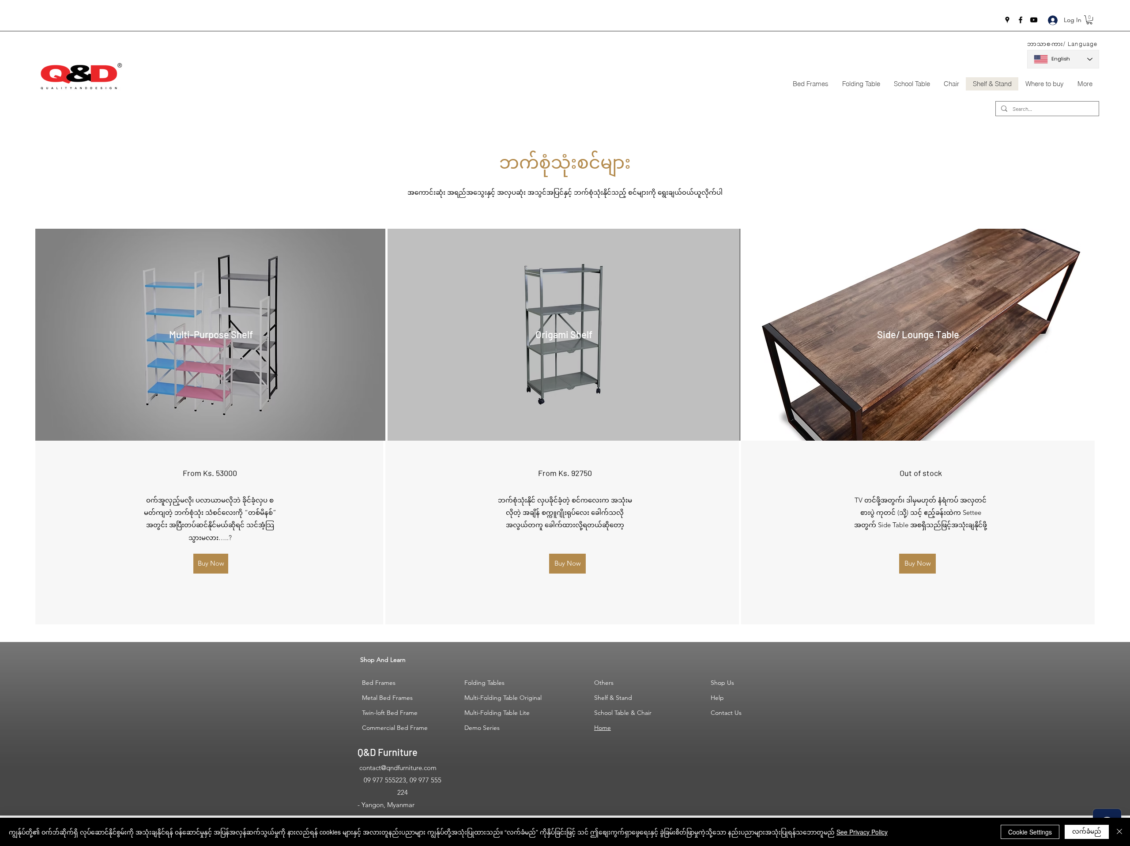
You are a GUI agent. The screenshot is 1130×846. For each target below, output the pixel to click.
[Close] (1119, 832)
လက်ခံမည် (1086, 831)
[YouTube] (1033, 19)
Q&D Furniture (388, 752)
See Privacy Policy (862, 831)
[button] (1089, 19)
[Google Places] (1007, 19)
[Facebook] (1020, 19)
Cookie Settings (1030, 831)
